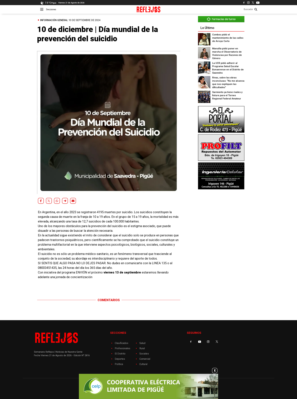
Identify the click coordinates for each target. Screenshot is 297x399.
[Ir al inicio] (148, 9)
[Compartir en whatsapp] (57, 201)
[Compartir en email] (73, 201)
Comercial (144, 358)
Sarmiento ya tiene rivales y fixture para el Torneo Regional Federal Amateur (227, 95)
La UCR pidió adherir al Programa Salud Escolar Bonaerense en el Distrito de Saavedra (228, 68)
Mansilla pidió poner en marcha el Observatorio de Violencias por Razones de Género (227, 53)
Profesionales (122, 348)
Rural (142, 348)
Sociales (144, 353)
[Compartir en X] (49, 201)
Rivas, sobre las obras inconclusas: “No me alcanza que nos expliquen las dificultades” (228, 82)
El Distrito (120, 353)
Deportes (120, 358)
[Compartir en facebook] (41, 201)
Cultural (143, 364)
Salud (142, 343)
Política (119, 364)
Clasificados (121, 343)
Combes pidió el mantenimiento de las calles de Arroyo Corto (227, 38)
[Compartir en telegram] (65, 201)
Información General (54, 20)
